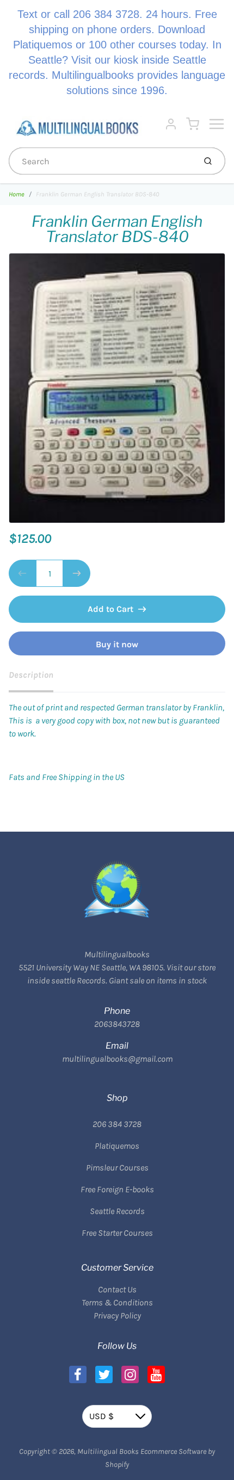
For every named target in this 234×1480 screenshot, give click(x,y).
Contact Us (117, 1289)
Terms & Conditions (117, 1302)
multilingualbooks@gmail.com (117, 1059)
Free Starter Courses (117, 1233)
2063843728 (117, 1024)
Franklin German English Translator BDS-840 (97, 194)
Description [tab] (31, 675)
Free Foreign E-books (117, 1189)
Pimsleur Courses (117, 1167)
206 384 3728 (117, 1124)
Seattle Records (117, 1211)
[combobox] (101, 161)
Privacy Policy (117, 1315)
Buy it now (117, 644)
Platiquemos (117, 1146)
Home (16, 194)
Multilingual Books (108, 1451)
